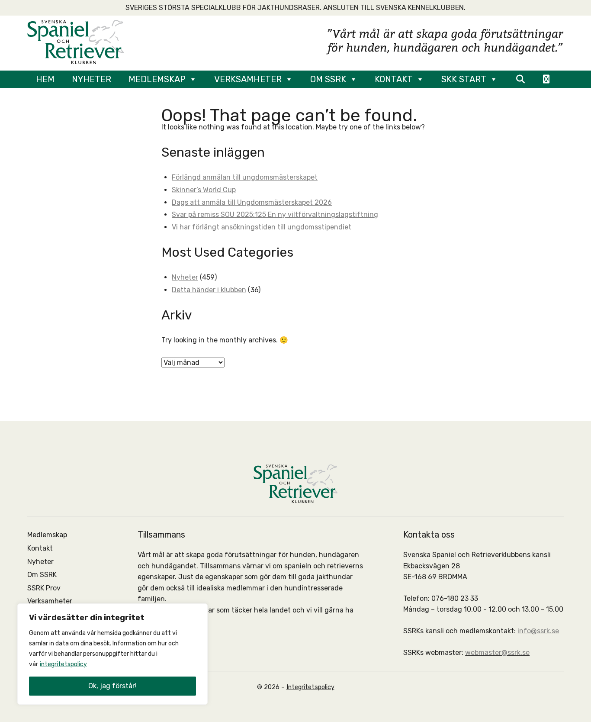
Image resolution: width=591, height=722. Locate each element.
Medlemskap (157, 79)
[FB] (546, 79)
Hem (45, 79)
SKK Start (463, 79)
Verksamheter (248, 79)
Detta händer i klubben (209, 290)
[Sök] (520, 79)
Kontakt (394, 79)
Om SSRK (328, 79)
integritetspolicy (63, 664)
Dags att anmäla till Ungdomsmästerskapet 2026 (252, 202)
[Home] (75, 41)
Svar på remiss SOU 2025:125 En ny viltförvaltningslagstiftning (275, 214)
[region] (112, 654)
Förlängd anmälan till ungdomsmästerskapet (245, 177)
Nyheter (91, 79)
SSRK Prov (44, 588)
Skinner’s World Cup (204, 190)
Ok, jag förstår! (112, 686)
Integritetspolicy (310, 687)
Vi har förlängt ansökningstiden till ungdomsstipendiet (261, 227)
